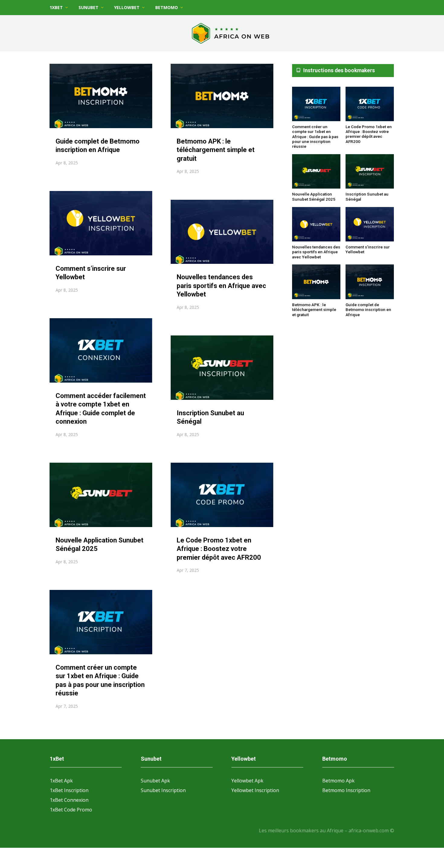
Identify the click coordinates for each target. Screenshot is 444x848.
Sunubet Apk (155, 780)
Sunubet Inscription (163, 790)
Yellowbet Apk (247, 780)
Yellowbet (127, 7)
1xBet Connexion (69, 800)
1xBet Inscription (69, 790)
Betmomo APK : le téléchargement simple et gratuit (216, 150)
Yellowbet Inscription (255, 790)
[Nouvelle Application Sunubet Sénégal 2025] (316, 171)
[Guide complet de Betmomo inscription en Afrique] (370, 281)
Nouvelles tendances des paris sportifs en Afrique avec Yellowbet (221, 285)
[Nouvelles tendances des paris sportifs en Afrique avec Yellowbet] (316, 224)
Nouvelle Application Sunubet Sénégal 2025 (313, 196)
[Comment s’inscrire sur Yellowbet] (370, 224)
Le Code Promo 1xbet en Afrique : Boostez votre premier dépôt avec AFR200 (219, 548)
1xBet (56, 7)
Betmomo (166, 7)
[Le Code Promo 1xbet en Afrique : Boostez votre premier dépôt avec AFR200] (370, 104)
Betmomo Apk (338, 780)
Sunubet (88, 7)
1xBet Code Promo (71, 809)
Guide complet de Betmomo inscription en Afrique (368, 309)
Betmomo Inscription (346, 790)
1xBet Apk (61, 780)
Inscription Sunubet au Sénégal (367, 196)
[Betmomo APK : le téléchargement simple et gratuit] (316, 281)
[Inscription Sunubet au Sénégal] (370, 171)
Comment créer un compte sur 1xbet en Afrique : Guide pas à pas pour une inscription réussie (315, 136)
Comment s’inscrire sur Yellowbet (368, 249)
